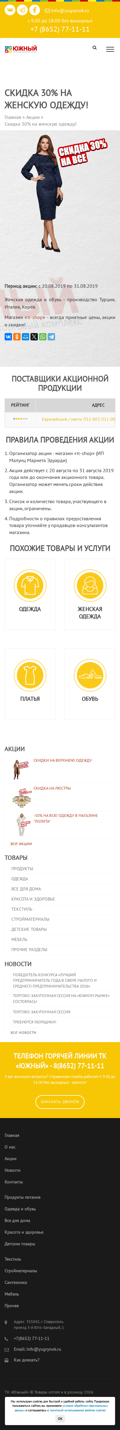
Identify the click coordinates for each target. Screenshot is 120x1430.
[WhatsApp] (42, 336)
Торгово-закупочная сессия (41, 1012)
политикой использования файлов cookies (78, 1410)
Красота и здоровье (33, 899)
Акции (11, 1158)
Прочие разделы (29, 949)
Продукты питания (23, 1197)
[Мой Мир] (25, 336)
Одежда (19, 879)
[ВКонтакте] (8, 336)
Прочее (12, 1305)
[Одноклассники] (17, 336)
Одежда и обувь (20, 1209)
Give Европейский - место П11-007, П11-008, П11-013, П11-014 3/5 (21, 419)
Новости (13, 1170)
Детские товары (29, 929)
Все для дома (26, 889)
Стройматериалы (30, 919)
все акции (21, 843)
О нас (10, 1147)
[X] (34, 336)
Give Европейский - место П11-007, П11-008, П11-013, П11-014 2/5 (19, 419)
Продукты (22, 868)
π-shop (35, 317)
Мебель (19, 939)
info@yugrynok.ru (69, 10)
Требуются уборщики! (34, 1022)
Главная (12, 1135)
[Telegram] (51, 336)
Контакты (14, 1182)
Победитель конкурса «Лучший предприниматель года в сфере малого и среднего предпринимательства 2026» (55, 981)
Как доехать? (26, 1360)
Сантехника (16, 1282)
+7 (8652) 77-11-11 (60, 29)
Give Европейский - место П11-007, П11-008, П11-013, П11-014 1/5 (16, 419)
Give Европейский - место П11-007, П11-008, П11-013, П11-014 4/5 (24, 419)
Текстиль (21, 909)
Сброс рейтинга (14, 419)
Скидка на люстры (52, 788)
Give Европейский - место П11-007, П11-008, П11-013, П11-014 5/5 (26, 419)
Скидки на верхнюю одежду (63, 760)
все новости (23, 1032)
